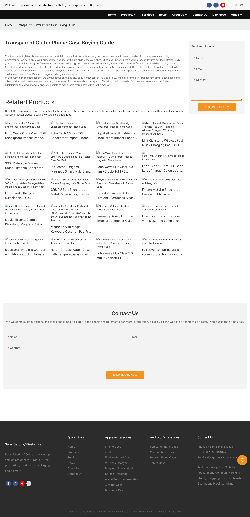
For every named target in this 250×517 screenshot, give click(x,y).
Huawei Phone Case (163, 457)
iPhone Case (113, 446)
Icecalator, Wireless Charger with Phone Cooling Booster (25, 252)
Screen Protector (116, 473)
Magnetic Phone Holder (120, 468)
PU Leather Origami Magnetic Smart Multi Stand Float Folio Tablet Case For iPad (71, 169)
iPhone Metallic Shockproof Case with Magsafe (162, 192)
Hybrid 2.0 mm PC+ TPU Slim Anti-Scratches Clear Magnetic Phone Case (114, 195)
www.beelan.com (143, 511)
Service (72, 457)
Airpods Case (113, 484)
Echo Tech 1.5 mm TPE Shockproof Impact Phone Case (70, 136)
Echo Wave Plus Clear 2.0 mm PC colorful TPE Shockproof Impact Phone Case (115, 255)
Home (9, 25)
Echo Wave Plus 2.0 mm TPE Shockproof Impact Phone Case (25, 136)
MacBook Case (114, 490)
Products (73, 452)
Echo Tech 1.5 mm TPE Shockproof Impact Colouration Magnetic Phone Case (162, 168)
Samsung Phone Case (164, 446)
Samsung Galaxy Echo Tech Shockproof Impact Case (116, 218)
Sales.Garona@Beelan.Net (24, 444)
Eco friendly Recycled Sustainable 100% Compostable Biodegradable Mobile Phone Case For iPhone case (25, 195)
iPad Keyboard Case (118, 457)
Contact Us (75, 473)
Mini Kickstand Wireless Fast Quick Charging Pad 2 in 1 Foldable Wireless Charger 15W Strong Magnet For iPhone (162, 143)
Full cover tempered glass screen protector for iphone (162, 252)
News (71, 463)
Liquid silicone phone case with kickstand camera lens (161, 218)
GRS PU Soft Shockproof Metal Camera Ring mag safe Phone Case (71, 192)
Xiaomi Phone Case (162, 452)
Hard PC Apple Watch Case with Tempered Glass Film (70, 252)
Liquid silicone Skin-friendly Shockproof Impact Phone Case (116, 136)
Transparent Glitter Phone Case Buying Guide (46, 25)
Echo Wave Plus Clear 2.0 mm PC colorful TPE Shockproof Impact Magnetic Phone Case (114, 169)
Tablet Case (157, 463)
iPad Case (111, 452)
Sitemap (160, 511)
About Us (74, 468)
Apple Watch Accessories (121, 479)
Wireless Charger (116, 463)
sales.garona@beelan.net (221, 457)
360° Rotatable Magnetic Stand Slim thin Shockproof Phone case (25, 165)
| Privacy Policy (173, 511)
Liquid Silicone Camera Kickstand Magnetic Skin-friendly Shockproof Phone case (24, 222)
